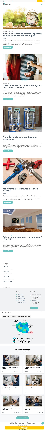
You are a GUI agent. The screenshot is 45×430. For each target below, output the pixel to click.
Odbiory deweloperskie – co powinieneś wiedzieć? (22, 238)
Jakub (5, 38)
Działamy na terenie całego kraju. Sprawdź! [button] (20, 316)
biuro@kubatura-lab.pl (36, 300)
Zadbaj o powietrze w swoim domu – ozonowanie (21, 138)
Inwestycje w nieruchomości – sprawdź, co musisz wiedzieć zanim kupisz (22, 34)
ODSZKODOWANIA (8, 274)
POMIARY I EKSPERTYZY (9, 279)
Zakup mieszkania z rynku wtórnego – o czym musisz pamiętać (22, 86)
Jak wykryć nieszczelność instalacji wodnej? (20, 189)
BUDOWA (6, 266)
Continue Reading (7, 47)
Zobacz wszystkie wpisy (22, 417)
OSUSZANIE (6, 276)
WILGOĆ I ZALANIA (8, 281)
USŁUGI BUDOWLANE (22, 302)
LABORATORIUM (21, 296)
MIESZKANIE (6, 271)
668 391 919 (15, 1)
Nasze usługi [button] (6, 316)
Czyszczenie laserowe (8, 268)
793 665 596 (38, 294)
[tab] (6, 316)
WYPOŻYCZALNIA (21, 298)
